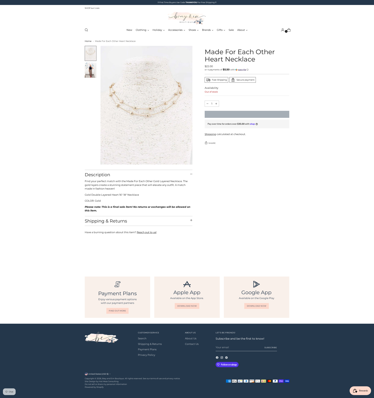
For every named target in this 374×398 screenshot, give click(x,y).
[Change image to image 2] (90, 70)
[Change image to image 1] (90, 53)
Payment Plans (147, 349)
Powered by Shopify (94, 387)
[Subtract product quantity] (207, 104)
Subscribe (270, 347)
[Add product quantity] (216, 104)
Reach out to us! (146, 232)
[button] (247, 69)
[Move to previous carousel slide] (280, 260)
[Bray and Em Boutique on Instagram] (222, 358)
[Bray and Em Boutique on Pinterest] (226, 358)
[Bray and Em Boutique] (187, 18)
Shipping (210, 134)
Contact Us (192, 344)
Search (142, 338)
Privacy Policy (146, 354)
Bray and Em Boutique (113, 378)
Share (212, 143)
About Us (190, 338)
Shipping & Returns (150, 344)
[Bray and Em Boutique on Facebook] (217, 358)
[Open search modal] (86, 30)
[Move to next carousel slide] (286, 260)
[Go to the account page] (281, 30)
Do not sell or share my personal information (106, 384)
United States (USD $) (98, 374)
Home (88, 41)
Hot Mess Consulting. (109, 381)
